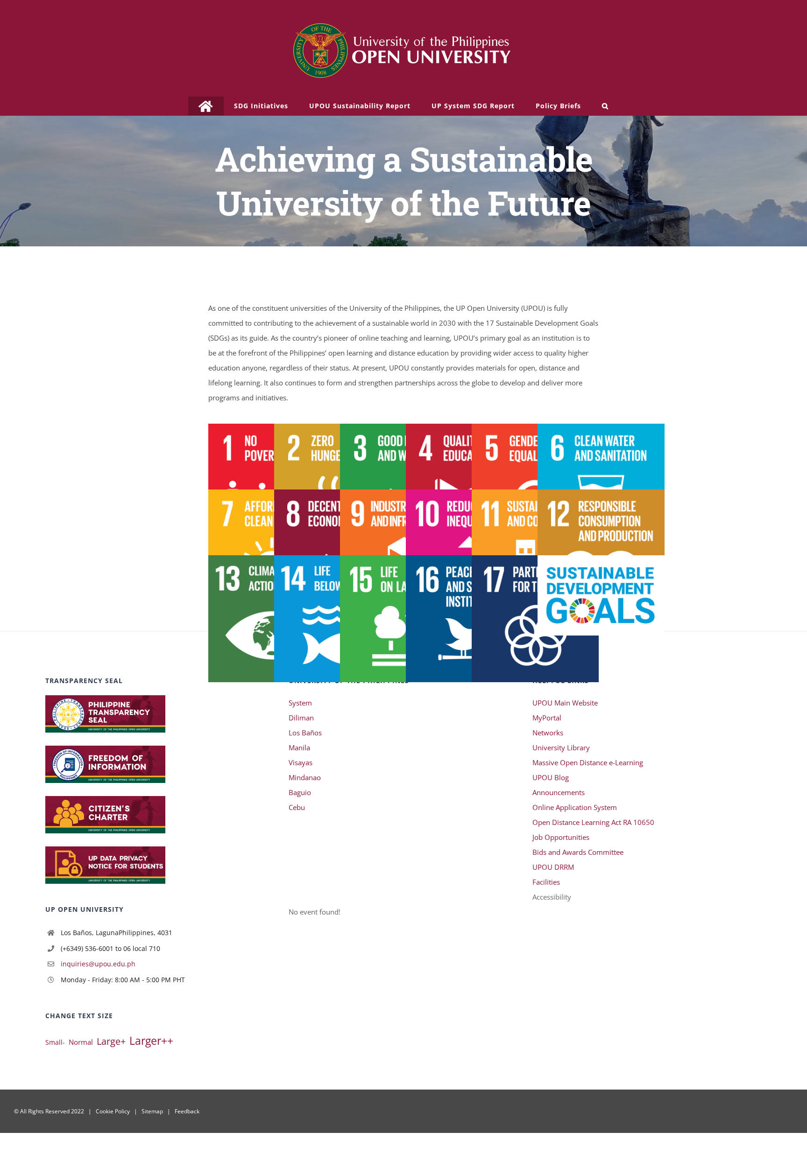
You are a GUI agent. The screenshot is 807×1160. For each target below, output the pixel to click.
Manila (299, 747)
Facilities (546, 882)
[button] (605, 106)
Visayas (300, 762)
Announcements (558, 792)
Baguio (300, 792)
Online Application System (574, 807)
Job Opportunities (560, 837)
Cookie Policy (113, 1111)
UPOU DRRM (553, 867)
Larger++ (151, 1041)
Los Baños (305, 732)
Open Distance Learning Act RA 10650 (593, 822)
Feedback (187, 1111)
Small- (55, 1042)
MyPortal (546, 717)
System (300, 702)
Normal (81, 1042)
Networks (547, 732)
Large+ (111, 1041)
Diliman (301, 717)
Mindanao (305, 777)
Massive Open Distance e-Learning (587, 762)
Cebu (297, 807)
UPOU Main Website (565, 702)
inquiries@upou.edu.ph (98, 963)
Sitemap (152, 1111)
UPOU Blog (550, 777)
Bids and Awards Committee (577, 852)
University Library (561, 747)
